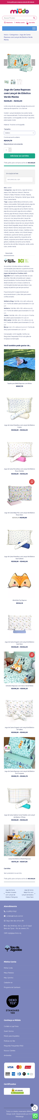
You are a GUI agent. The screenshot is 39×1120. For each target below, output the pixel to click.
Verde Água (26, 197)
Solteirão (12, 242)
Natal (12, 195)
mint (21, 232)
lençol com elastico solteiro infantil (15, 216)
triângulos (21, 244)
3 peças (10, 202)
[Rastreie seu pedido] (5, 22)
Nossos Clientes (9, 1050)
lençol (31, 213)
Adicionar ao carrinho (19, 155)
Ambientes (7, 1055)
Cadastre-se (8, 982)
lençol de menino (27, 220)
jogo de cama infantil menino (23, 209)
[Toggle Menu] (34, 28)
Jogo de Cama (16, 190)
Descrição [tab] (9, 253)
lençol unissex (18, 230)
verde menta (12, 246)
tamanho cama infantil (22, 242)
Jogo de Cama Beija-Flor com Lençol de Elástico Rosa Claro (27, 893)
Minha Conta (8, 968)
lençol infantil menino (11, 227)
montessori (7, 235)
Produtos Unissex (19, 195)
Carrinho (32, 22)
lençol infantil (29, 223)
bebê (15, 202)
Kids (9, 192)
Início (6, 35)
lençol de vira (19, 223)
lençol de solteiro (9, 223)
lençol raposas (8, 230)
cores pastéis (12, 204)
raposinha (17, 237)
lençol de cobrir (19, 218)
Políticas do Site (9, 1041)
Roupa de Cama (9, 197)
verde (27, 244)
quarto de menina (17, 235)
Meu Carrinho (8, 978)
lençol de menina (15, 220)
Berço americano (22, 202)
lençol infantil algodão (11, 225)
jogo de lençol (14, 213)
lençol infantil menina (26, 225)
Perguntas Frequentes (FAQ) (13, 336)
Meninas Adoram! (17, 192)
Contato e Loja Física (11, 1026)
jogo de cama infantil (15, 206)
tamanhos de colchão (11, 244)
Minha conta (20, 22)
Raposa (28, 195)
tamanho (7, 129)
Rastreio (9, 22)
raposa (11, 237)
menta (17, 232)
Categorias (14, 35)
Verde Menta (12, 199)
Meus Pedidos (9, 973)
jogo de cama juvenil (10, 211)
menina (11, 232)
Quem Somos (9, 1031)
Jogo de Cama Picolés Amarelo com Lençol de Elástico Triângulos (11, 893)
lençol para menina (25, 227)
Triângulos (18, 197)
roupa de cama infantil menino (19, 239)
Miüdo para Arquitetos (11, 1036)
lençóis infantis (24, 213)
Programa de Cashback (12, 987)
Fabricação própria (23, 204)
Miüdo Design (27, 232)
